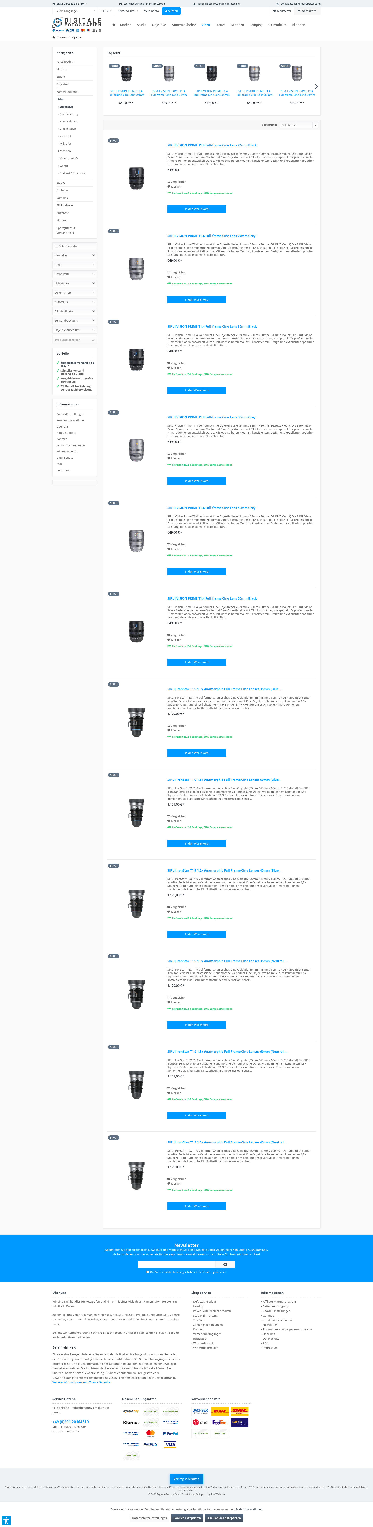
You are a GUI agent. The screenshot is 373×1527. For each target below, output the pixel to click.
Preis (58, 265)
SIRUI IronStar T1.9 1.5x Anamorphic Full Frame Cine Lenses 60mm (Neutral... (227, 1052)
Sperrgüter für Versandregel (66, 230)
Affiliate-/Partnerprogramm (280, 1301)
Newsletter (270, 1324)
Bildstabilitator (64, 311)
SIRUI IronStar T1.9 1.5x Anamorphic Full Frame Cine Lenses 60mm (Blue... (224, 780)
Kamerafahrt (67, 121)
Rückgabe (199, 1338)
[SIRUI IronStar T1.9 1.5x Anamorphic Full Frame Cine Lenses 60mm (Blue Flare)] (136, 813)
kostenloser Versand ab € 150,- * (77, 364)
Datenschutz (65, 457)
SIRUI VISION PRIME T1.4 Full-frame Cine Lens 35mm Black (212, 93)
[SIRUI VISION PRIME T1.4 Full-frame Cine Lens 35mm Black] (211, 73)
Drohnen (62, 190)
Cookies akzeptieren (187, 1518)
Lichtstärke (62, 283)
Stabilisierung (68, 114)
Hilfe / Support (66, 433)
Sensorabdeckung (66, 320)
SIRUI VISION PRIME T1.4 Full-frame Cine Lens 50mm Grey (297, 93)
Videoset (65, 136)
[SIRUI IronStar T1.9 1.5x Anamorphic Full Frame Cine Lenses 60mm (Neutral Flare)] (136, 1085)
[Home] (114, 25)
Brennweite (62, 274)
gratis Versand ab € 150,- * (72, 3)
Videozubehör (68, 158)
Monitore (65, 151)
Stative (61, 182)
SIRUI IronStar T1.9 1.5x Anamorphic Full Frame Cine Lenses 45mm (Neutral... (227, 1142)
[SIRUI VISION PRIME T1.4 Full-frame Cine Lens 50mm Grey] (297, 73)
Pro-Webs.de (218, 1494)
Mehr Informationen (249, 1509)
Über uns (63, 426)
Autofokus (61, 302)
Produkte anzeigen (67, 340)
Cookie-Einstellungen (70, 414)
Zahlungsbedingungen (208, 1324)
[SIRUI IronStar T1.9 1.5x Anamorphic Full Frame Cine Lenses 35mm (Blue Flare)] (136, 722)
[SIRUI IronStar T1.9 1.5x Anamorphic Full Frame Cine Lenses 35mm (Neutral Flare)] (136, 994)
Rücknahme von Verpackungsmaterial (288, 1329)
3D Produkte (65, 205)
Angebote (63, 213)
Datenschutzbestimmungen (170, 1272)
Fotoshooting (65, 61)
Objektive (63, 84)
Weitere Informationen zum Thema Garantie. (81, 1382)
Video (60, 99)
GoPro (63, 166)
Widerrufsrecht (66, 451)
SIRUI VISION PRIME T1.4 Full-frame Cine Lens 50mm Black (212, 598)
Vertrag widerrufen (186, 1479)
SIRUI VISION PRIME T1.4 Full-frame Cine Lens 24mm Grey (169, 93)
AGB (59, 464)
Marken (62, 69)
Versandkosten (66, 1487)
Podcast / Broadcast (72, 173)
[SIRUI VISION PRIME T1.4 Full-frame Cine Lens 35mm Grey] (254, 73)
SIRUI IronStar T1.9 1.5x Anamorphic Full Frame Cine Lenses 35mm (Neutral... (227, 961)
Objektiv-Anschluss (67, 330)
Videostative (67, 129)
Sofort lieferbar (69, 246)
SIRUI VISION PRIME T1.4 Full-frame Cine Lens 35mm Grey (254, 93)
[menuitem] (75, 11)
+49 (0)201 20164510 (70, 1421)
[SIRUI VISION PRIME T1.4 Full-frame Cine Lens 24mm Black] (126, 73)
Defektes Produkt (204, 1301)
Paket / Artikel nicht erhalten (212, 1311)
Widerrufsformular (205, 1348)
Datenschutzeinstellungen (149, 1518)
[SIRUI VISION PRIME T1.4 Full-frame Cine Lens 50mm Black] (136, 632)
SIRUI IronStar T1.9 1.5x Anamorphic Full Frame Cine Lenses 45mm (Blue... (224, 870)
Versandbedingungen (71, 445)
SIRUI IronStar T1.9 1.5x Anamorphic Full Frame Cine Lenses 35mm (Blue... (224, 689)
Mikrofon (65, 143)
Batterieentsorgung (275, 1306)
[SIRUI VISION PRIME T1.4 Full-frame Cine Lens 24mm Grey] (169, 73)
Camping (62, 198)
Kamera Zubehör (67, 92)
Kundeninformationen (71, 420)
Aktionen (62, 220)
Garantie (268, 1315)
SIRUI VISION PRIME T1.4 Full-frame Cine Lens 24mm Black (126, 93)
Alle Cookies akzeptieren (224, 1518)
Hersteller (61, 255)
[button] (6, 1520)
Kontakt (62, 439)
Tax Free (198, 1320)
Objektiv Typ (63, 292)
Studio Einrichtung (205, 1315)
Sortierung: (269, 125)
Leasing (198, 1306)
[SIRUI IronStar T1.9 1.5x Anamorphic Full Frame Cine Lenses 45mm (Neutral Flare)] (136, 1175)
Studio (61, 76)
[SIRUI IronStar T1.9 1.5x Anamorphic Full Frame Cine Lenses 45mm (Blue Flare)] (136, 904)
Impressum (64, 470)
